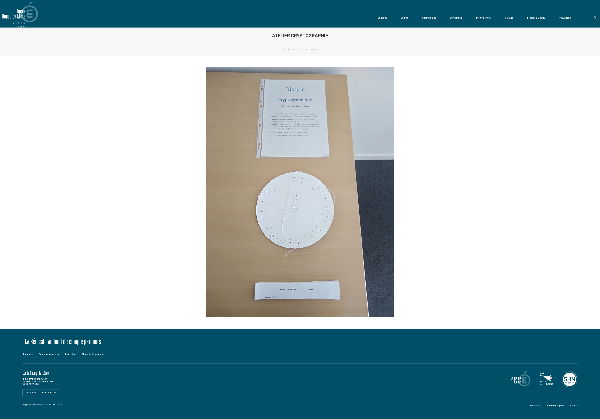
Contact (29, 392)
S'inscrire (27, 354)
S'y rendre (47, 392)
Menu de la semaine (93, 354)
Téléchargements (49, 354)
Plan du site (535, 405)
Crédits (574, 405)
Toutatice (70, 354)
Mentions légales (555, 405)
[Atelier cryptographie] (300, 192)
